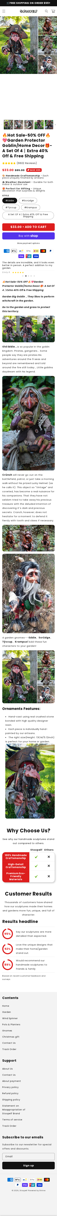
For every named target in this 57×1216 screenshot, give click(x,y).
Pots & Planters (11, 1024)
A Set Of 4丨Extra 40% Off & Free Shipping (28, 215)
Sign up (28, 1165)
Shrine (42, 1190)
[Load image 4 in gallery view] (39, 124)
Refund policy (10, 1093)
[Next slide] (34, 275)
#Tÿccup (10, 207)
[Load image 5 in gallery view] (49, 124)
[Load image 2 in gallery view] (18, 124)
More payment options (28, 243)
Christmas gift (10, 1036)
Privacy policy (10, 1087)
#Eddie (9, 200)
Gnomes (7, 1030)
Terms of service (12, 1119)
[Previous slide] (22, 275)
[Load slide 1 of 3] (26, 276)
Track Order (9, 1049)
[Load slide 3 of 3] (31, 276)
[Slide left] (2, 124)
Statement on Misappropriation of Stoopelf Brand (13, 1109)
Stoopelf (24, 1190)
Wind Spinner (10, 1018)
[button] (3, 11)
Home (5, 1005)
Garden (6, 1012)
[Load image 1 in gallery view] (8, 124)
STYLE (5, 195)
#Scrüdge (28, 200)
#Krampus (30, 207)
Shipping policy (11, 1099)
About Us (7, 1068)
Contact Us (9, 1042)
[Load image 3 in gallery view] (28, 124)
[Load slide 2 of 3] (28, 276)
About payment (11, 1081)
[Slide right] (55, 124)
